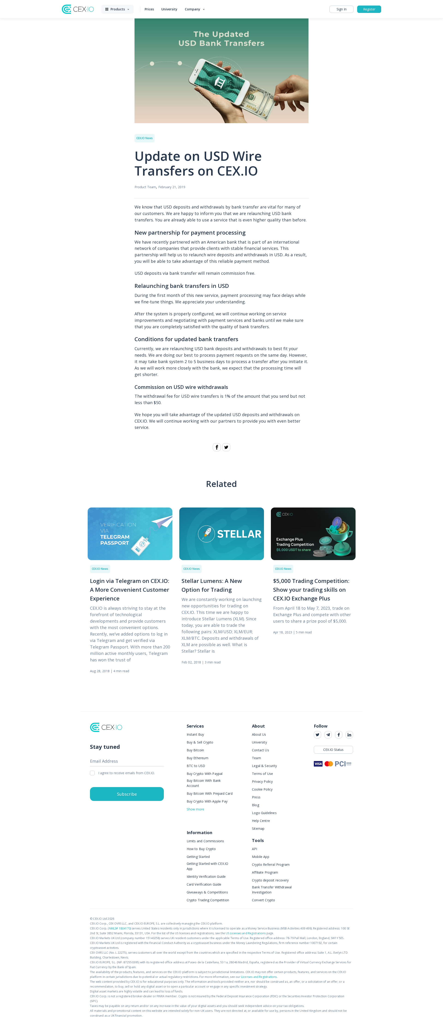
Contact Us (260, 750)
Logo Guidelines (264, 813)
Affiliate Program (265, 872)
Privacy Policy (262, 781)
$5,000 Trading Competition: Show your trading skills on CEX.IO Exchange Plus (311, 589)
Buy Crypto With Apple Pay (207, 801)
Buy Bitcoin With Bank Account (204, 783)
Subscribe (127, 794)
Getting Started (198, 856)
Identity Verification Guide (206, 876)
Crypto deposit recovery (270, 880)
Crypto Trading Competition (208, 900)
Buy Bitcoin (195, 750)
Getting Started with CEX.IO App (207, 866)
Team (256, 758)
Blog (255, 805)
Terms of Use (262, 773)
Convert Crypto (263, 900)
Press (256, 797)
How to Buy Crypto (201, 849)
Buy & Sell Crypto (200, 742)
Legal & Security (264, 766)
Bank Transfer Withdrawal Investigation (272, 889)
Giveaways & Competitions (207, 892)
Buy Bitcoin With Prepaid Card (210, 793)
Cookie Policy (262, 789)
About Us (259, 734)
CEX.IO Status (333, 749)
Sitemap (258, 828)
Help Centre (261, 820)
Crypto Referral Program (271, 864)
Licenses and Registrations (259, 977)
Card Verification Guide (204, 884)
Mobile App (260, 856)
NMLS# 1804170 (119, 928)
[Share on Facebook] (217, 447)
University (259, 742)
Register (369, 9)
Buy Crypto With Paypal (205, 773)
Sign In (342, 9)
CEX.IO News (144, 138)
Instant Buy (195, 734)
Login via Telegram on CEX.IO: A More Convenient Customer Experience (129, 589)
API (254, 849)
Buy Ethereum (197, 758)
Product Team (145, 187)
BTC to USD (196, 766)
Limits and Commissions (205, 841)
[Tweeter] (226, 447)
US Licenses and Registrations (246, 933)
